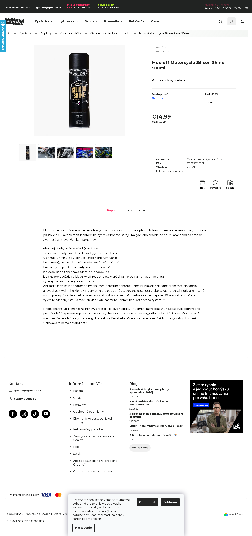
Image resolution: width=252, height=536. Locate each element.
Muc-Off (219, 102)
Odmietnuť (147, 502)
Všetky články (140, 447)
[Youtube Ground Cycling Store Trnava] (46, 414)
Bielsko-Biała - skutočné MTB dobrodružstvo (148, 403)
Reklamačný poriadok (88, 429)
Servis (77, 453)
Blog (76, 446)
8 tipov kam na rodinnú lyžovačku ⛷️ (153, 435)
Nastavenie (83, 527)
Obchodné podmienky (89, 411)
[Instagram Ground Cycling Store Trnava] (24, 414)
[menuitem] (43, 21)
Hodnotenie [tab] (136, 210)
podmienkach (91, 518)
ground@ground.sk (27, 390)
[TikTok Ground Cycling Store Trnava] (35, 414)
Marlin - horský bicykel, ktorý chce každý (155, 425)
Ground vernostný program (92, 471)
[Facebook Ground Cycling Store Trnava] (13, 414)
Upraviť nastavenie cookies (25, 521)
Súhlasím (170, 502)
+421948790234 (25, 398)
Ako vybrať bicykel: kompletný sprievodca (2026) (149, 391)
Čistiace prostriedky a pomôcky (204, 159)
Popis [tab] (111, 210)
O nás (77, 397)
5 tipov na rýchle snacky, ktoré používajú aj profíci (156, 415)
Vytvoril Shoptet (237, 514)
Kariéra (78, 390)
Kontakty (79, 404)
